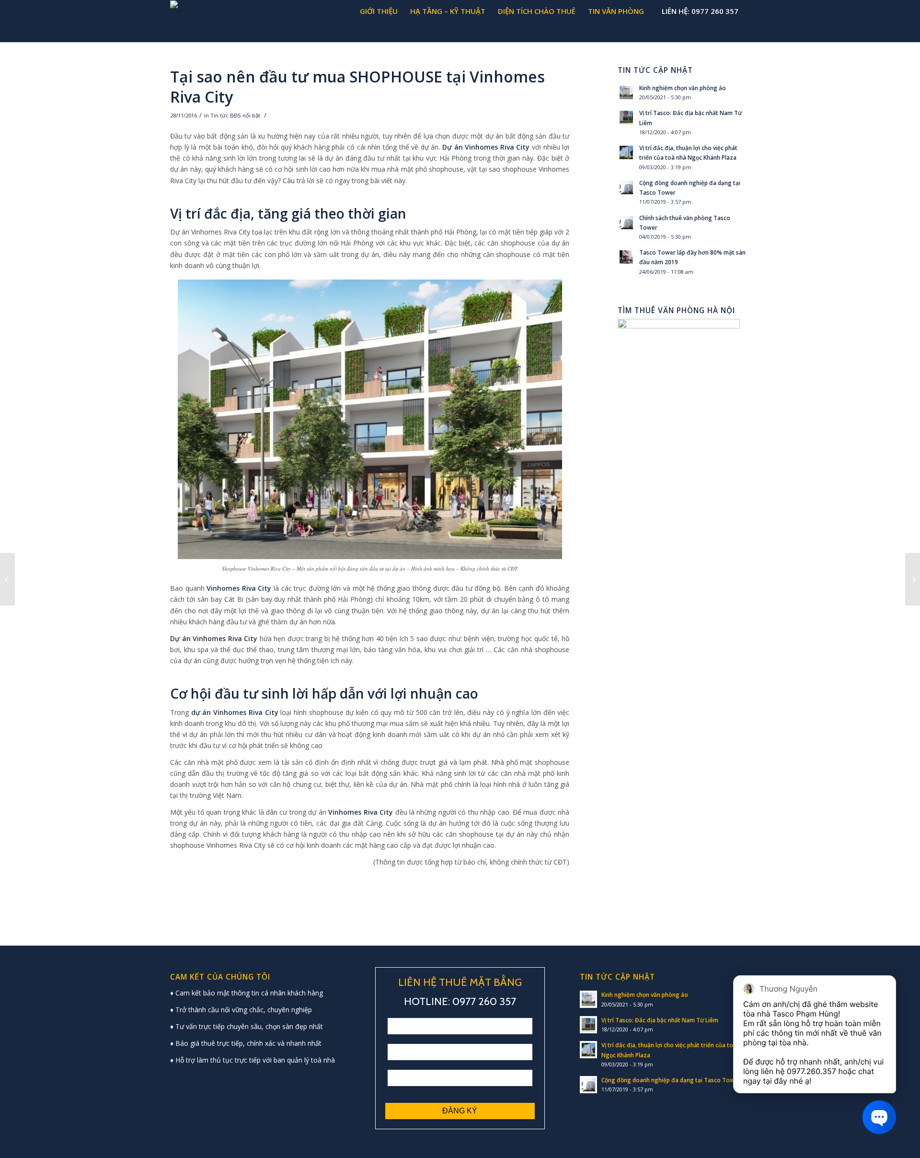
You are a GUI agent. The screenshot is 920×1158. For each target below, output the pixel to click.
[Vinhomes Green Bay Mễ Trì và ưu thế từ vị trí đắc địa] (912, 579)
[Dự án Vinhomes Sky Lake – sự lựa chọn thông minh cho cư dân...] (7, 579)
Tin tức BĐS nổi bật (235, 115)
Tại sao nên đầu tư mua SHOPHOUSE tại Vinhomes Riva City (357, 86)
